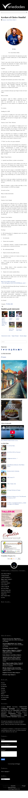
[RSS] (21, 350)
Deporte (4, 19)
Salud (25, 715)
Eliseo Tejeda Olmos (5, 595)
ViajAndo (19, 716)
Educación (3, 710)
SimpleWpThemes (12, 787)
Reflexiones (4, 715)
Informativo (3, 713)
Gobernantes (4, 699)
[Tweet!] (8, 304)
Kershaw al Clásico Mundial (13, 17)
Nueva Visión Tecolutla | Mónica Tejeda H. (13, 663)
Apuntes (9, 706)
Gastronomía (4, 712)
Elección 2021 (9, 710)
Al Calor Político (5, 697)
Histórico (10, 712)
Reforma (3, 688)
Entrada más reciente (5, 335)
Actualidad (3, 706)
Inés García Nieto (5, 588)
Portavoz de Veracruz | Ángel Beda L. (12, 638)
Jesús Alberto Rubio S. (12, 19)
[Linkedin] (16, 350)
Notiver (2, 693)
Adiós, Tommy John (11, 483)
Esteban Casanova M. (6, 590)
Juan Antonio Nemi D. (6, 592)
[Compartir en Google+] (10, 304)
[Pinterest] (9, 350)
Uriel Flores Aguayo (5, 582)
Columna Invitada (5, 575)
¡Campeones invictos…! (12, 458)
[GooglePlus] (6, 350)
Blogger (18, 763)
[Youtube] (11, 350)
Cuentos (18, 708)
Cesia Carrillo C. (4, 584)
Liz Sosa (3, 597)
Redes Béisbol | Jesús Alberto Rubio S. (12, 655)
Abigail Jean (4, 593)
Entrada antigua (23, 335)
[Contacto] (19, 350)
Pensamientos (12, 713)
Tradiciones (3, 716)
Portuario (25, 713)
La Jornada (3, 684)
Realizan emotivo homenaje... (13, 471)
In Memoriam (17, 712)
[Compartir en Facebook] (6, 304)
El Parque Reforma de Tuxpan (13, 490)
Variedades (14, 716)
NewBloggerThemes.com (14, 789)
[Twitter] (3, 350)
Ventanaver (3, 692)
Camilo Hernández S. (5, 577)
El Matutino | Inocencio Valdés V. (10, 648)
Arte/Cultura (15, 706)
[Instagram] (14, 350)
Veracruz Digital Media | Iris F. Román (12, 643)
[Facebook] (1, 350)
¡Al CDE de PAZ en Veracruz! (13, 452)
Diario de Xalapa (5, 695)
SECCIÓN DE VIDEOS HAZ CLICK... (9, 440)
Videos (23, 716)
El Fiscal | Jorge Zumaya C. (9, 674)
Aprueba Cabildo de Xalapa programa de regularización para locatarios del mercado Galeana (12, 660)
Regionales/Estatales (15, 715)
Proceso (3, 682)
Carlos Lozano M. (5, 586)
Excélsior (3, 690)
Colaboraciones (4, 581)
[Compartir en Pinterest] (12, 304)
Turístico (8, 716)
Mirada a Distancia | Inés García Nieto (12, 667)
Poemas (19, 713)
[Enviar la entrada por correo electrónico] (2, 306)
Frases (3, 357)
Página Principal (15, 335)
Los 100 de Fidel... (11, 445)
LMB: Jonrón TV (11, 477)
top (14, 566)
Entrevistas (16, 710)
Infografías (24, 712)
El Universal (4, 686)
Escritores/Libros (23, 710)
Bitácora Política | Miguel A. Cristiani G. (12, 650)
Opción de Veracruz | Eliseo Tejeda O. (12, 657)
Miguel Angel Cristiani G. (6, 579)
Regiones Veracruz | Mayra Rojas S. (11, 672)
